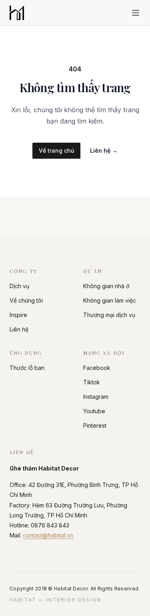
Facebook (96, 367)
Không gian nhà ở (106, 286)
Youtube (94, 411)
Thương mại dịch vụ (109, 314)
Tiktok (91, 382)
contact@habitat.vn (48, 535)
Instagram (95, 396)
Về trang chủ (56, 150)
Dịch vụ (19, 286)
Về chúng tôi (26, 300)
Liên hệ (104, 150)
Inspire (18, 314)
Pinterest (94, 425)
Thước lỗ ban (27, 367)
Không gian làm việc (109, 300)
